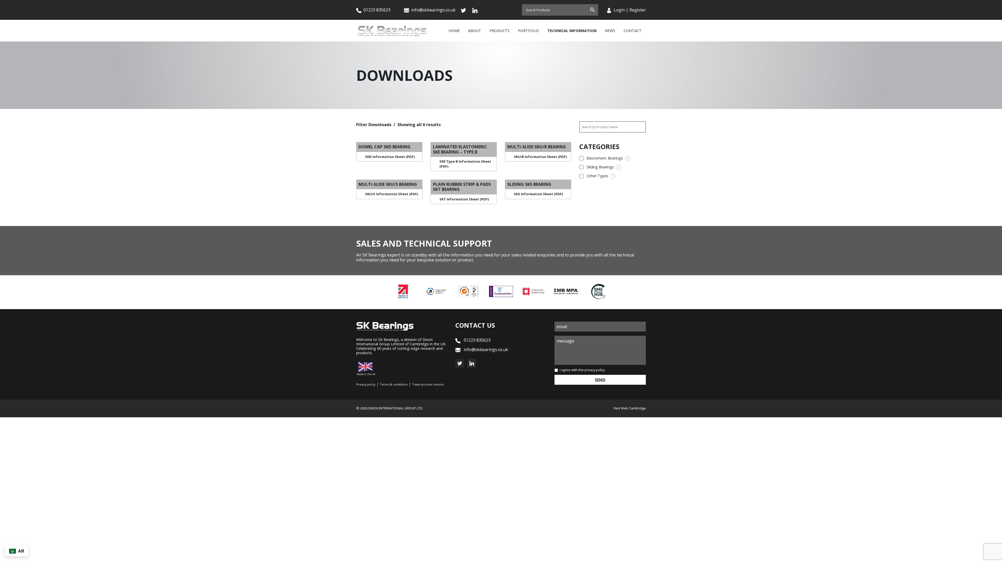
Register (637, 10)
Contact (633, 30)
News (610, 30)
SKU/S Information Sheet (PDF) (391, 194)
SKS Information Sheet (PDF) (538, 194)
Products (500, 30)
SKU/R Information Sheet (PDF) (540, 156)
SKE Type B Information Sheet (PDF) (465, 164)
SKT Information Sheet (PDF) (464, 199)
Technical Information (572, 30)
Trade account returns (428, 384)
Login (619, 10)
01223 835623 (376, 10)
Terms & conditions (394, 384)
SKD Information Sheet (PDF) (390, 156)
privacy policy (594, 370)
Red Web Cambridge (630, 408)
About (474, 30)
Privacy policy (365, 384)
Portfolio (528, 30)
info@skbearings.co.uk (433, 10)
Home (454, 30)
